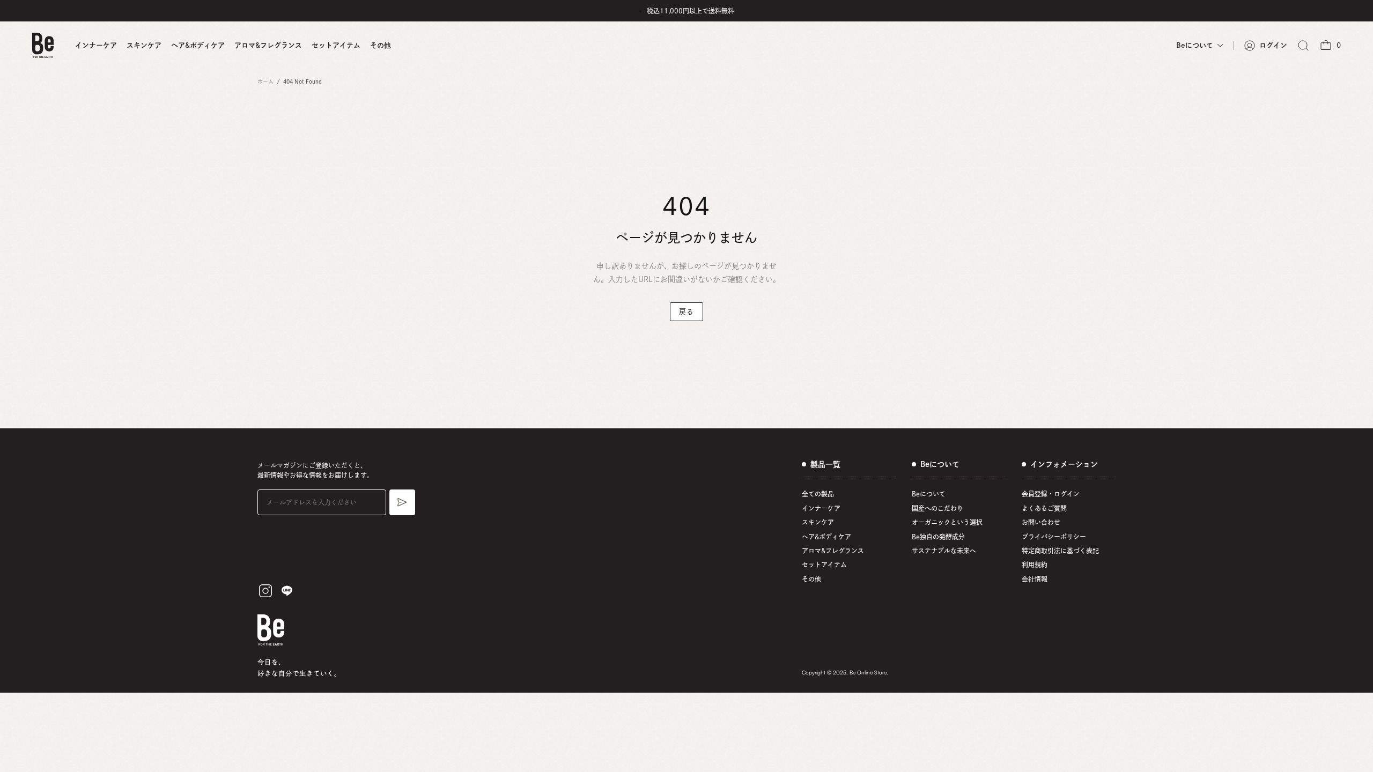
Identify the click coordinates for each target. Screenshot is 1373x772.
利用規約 (1034, 564)
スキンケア (144, 45)
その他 (380, 45)
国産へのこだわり (937, 508)
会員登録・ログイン (1051, 494)
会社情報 (1034, 579)
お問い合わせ (1041, 522)
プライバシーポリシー (1054, 536)
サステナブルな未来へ (944, 550)
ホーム (265, 81)
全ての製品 (818, 494)
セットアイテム (336, 45)
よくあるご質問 (1044, 508)
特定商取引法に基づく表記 (1060, 550)
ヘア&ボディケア (198, 45)
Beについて (929, 494)
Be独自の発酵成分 (938, 536)
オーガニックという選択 (947, 522)
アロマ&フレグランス (268, 45)
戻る (686, 311)
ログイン (1273, 45)
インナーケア (96, 45)
